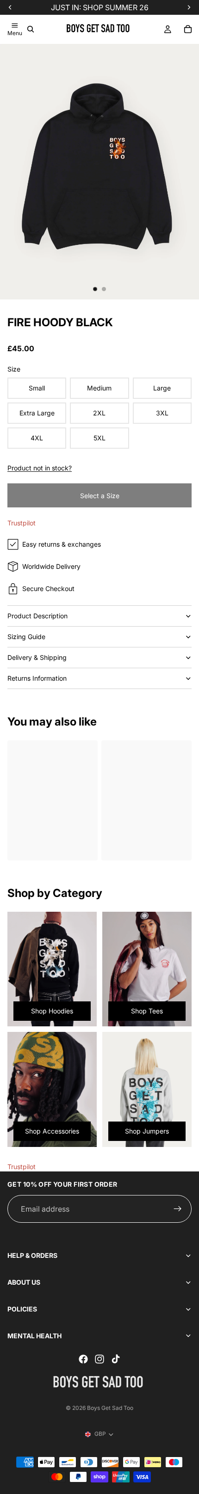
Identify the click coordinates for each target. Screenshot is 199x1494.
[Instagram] (99, 1359)
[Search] (30, 29)
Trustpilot (21, 523)
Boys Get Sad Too (110, 1407)
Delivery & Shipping (37, 657)
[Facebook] (83, 1359)
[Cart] (188, 29)
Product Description (37, 616)
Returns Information (37, 678)
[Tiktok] (115, 1359)
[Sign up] (177, 1209)
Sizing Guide (26, 636)
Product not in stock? (39, 468)
